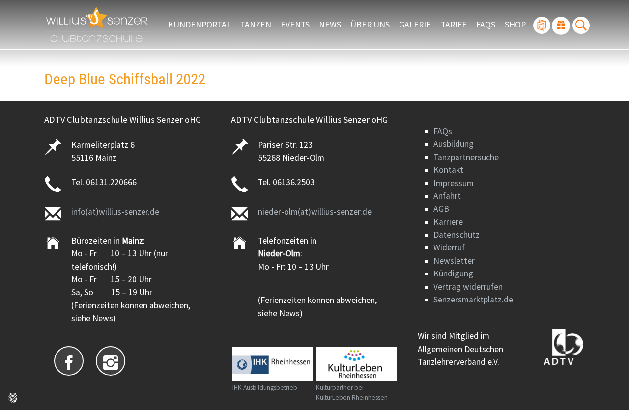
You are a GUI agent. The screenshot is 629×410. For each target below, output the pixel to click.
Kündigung (453, 273)
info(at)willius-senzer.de (115, 211)
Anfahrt (447, 196)
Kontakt (448, 169)
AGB (441, 208)
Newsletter (454, 260)
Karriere (448, 222)
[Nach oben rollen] (606, 387)
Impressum (453, 183)
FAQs (442, 131)
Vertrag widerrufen (468, 286)
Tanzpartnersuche (466, 157)
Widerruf (449, 247)
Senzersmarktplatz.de (473, 299)
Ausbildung (453, 143)
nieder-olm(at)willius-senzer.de (315, 211)
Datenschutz (456, 234)
